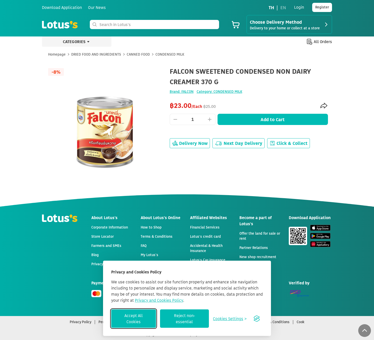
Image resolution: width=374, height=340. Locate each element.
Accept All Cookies (133, 318)
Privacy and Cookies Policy (159, 300)
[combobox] (158, 24)
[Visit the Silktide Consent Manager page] (257, 318)
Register (322, 7)
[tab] (187, 201)
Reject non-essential (184, 318)
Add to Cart (273, 119)
